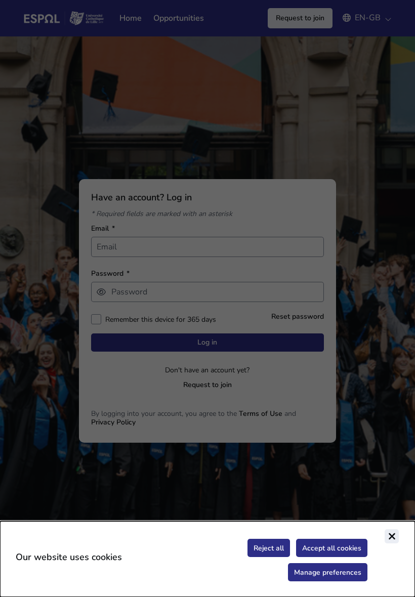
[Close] (392, 536)
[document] (207, 559)
